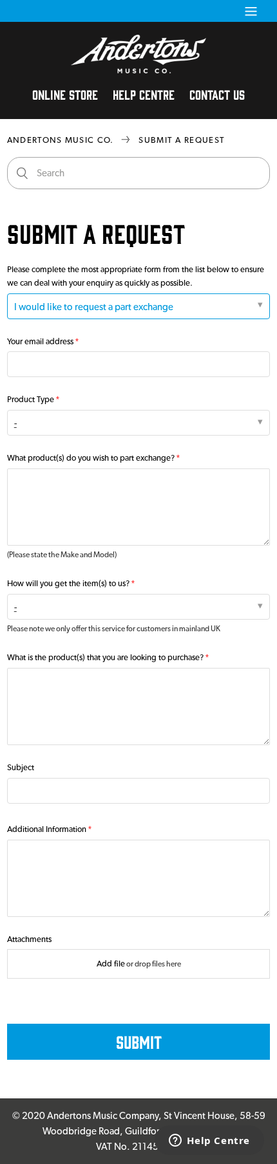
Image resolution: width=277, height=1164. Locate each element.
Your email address (40, 341)
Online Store (65, 94)
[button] (251, 11)
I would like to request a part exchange (93, 307)
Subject (20, 767)
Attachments (29, 939)
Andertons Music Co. (60, 140)
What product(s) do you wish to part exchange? (91, 458)
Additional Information (46, 829)
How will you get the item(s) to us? (68, 583)
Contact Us (217, 94)
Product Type (30, 399)
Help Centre (144, 94)
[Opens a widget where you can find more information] (209, 1141)
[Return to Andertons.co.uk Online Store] (138, 70)
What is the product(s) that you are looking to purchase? (105, 657)
